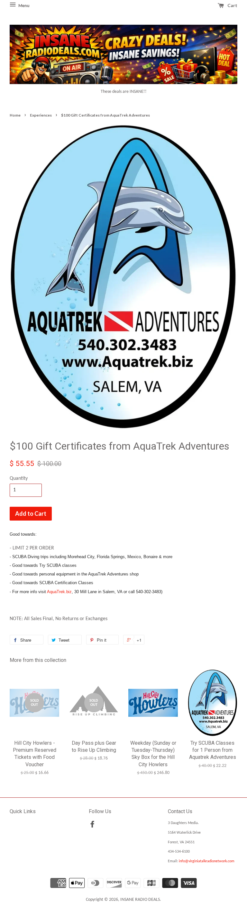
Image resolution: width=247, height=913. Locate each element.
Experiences (41, 115)
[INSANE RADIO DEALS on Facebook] (92, 826)
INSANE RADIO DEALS (140, 900)
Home (15, 115)
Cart (231, 5)
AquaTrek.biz (59, 591)
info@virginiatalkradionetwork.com (206, 861)
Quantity (19, 478)
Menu (23, 6)
